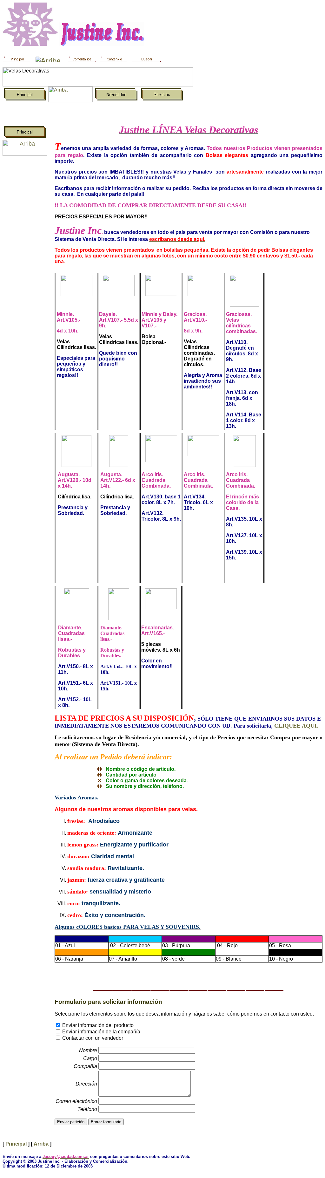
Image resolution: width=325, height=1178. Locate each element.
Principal (16, 1144)
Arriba (41, 1144)
